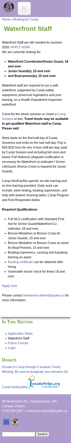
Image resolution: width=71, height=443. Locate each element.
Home (6, 19)
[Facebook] (6, 424)
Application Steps (20, 333)
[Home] (9, 7)
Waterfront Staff (18, 338)
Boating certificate (20, 262)
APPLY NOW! (20, 47)
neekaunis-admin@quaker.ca (43, 295)
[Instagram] (15, 424)
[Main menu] (24, 8)
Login (12, 348)
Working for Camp (25, 19)
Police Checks (18, 343)
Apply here (9, 286)
